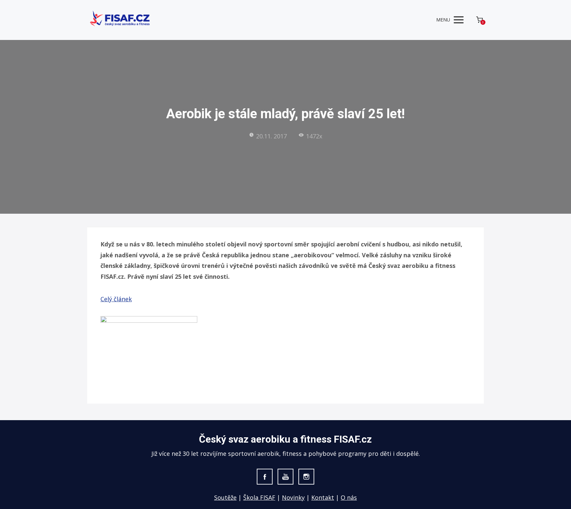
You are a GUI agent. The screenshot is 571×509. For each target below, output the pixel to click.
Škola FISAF (259, 497)
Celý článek (116, 299)
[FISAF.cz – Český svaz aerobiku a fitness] (120, 20)
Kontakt (322, 497)
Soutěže (225, 497)
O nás (349, 497)
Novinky (293, 497)
